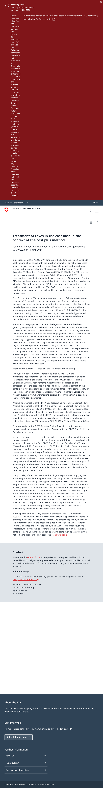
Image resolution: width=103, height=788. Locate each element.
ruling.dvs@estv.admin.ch (25, 579)
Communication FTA (44, 728)
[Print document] (91, 222)
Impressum (9, 784)
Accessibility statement (46, 784)
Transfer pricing (59, 534)
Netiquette (32, 784)
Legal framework (21, 784)
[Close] (101, 2)
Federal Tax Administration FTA (26, 208)
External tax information (17, 770)
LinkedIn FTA (66, 728)
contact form (33, 557)
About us (10, 755)
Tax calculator (12, 762)
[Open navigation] (96, 211)
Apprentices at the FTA (18, 728)
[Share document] (97, 222)
